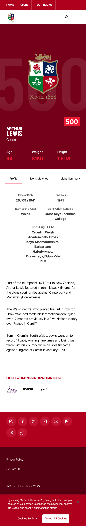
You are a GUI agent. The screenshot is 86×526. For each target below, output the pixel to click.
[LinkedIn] (67, 421)
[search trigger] (67, 17)
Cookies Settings (28, 518)
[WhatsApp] (22, 432)
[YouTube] (56, 421)
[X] (33, 421)
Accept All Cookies (56, 518)
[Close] (78, 502)
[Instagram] (11, 421)
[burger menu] (77, 17)
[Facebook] (22, 421)
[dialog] (43, 510)
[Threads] (11, 432)
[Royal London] (12, 389)
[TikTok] (45, 421)
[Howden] (28, 389)
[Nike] (44, 389)
